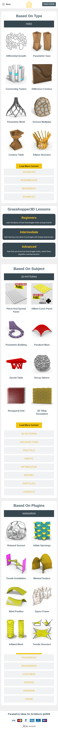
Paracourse (49, 4)
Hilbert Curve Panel (42, 309)
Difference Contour (42, 89)
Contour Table (16, 155)
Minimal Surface (41, 578)
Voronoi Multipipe (42, 122)
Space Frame (42, 611)
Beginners (29, 217)
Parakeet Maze (42, 345)
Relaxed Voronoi (16, 545)
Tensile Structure (42, 644)
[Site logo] (29, 4)
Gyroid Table (16, 378)
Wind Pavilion (16, 611)
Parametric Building (16, 345)
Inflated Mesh (16, 644)
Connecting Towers (16, 89)
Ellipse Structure (42, 155)
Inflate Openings (42, 545)
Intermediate (29, 232)
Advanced (29, 246)
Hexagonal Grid (16, 411)
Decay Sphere (41, 378)
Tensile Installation (16, 578)
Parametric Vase (42, 56)
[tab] (29, 24)
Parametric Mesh (16, 122)
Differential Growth (16, 56)
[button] (29, 166)
